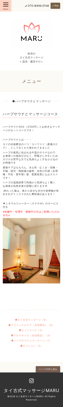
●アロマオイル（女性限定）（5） (31, 335)
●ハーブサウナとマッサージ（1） (31, 340)
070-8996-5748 (38, 5)
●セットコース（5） (31, 330)
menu (5, 9)
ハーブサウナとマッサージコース (30, 114)
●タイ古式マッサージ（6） (31, 319)
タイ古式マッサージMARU (31, 390)
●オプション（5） (31, 345)
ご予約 (55, 5)
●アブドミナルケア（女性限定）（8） (31, 324)
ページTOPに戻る (48, 369)
